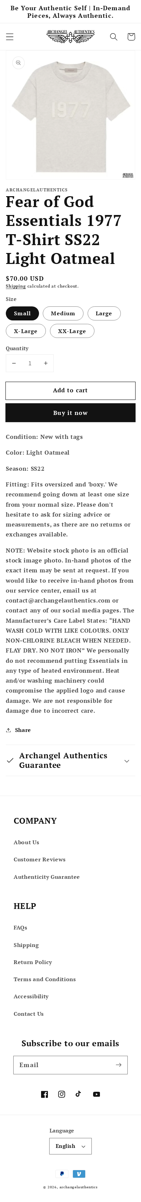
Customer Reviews (40, 859)
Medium (63, 313)
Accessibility (31, 996)
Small (22, 313)
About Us (26, 842)
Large (104, 313)
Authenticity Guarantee (47, 877)
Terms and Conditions (45, 979)
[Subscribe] (118, 1065)
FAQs (20, 927)
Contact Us (29, 1013)
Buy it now (70, 413)
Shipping (16, 286)
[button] (9, 37)
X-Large (26, 331)
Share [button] (23, 730)
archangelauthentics (79, 1187)
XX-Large (72, 331)
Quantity (17, 348)
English (65, 1145)
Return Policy (33, 962)
